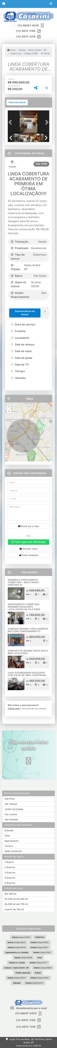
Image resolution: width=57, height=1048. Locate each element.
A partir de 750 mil (14, 909)
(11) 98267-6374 (28, 25)
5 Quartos (10, 882)
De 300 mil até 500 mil (16, 899)
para (16, 952)
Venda (22, 50)
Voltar (46, 53)
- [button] (9, 411)
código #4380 (40, 978)
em (17, 968)
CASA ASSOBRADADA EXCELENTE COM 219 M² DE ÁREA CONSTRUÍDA (27, 674)
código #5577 (38, 962)
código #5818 (17, 947)
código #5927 (39, 947)
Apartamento (12, 840)
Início (13, 50)
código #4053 (16, 978)
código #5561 (42, 952)
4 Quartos (10, 877)
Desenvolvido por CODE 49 (28, 1045)
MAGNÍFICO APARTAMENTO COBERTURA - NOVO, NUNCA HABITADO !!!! (23, 582)
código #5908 (40, 942)
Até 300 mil (10, 893)
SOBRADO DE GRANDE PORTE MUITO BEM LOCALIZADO (28, 652)
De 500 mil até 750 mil (16, 904)
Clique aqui (14, 708)
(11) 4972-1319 (25, 36)
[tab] (17, 102)
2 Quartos (10, 867)
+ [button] (9, 406)
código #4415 (34, 983)
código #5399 (21, 937)
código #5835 (16, 942)
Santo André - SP (37, 50)
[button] (11, 122)
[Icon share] (28, 761)
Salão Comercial (13, 851)
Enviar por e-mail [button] (29, 526)
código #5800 (43, 968)
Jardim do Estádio (14, 809)
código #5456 (23, 957)
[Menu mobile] (3, 3)
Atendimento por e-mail (31, 1008)
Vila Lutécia (11, 814)
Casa (7, 835)
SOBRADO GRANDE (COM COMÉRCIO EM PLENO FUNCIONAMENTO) (28, 630)
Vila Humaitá (11, 819)
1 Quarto (9, 862)
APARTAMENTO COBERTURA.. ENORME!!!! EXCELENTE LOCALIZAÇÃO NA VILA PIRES (24, 607)
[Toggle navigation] (51, 4)
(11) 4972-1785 (26, 30)
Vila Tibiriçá (11, 804)
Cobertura (15, 53)
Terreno (9, 846)
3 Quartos (10, 872)
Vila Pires (9, 798)
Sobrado (9, 830)
